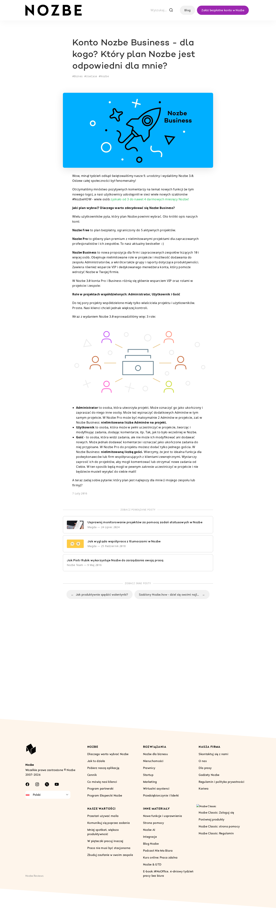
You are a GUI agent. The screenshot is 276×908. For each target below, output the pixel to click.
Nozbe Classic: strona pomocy (219, 826)
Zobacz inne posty (138, 583)
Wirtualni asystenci (156, 788)
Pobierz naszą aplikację (103, 768)
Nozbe (104, 76)
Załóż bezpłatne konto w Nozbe (222, 10)
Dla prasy (205, 768)
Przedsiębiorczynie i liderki (161, 795)
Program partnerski (100, 788)
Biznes (78, 76)
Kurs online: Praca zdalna (160, 857)
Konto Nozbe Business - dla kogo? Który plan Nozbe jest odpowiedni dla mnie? (133, 55)
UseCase (91, 76)
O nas (203, 761)
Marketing (150, 781)
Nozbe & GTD (152, 864)
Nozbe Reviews (34, 875)
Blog (187, 10)
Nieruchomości (153, 761)
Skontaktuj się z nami (213, 754)
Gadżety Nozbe (209, 774)
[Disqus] (138, 666)
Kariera (203, 788)
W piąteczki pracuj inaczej (105, 841)
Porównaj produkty (211, 819)
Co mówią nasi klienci (102, 781)
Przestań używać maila (103, 815)
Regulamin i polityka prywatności (221, 781)
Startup (148, 774)
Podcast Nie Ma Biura (158, 850)
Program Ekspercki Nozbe (104, 795)
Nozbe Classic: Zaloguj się (216, 812)
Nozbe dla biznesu (155, 754)
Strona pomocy (153, 822)
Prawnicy (149, 768)
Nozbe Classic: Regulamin (216, 833)
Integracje (150, 836)
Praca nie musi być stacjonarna (108, 848)
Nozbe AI (149, 829)
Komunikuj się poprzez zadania (108, 822)
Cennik (92, 774)
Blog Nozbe (151, 843)
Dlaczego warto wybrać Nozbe (108, 754)
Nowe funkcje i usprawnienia (162, 815)
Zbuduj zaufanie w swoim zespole (110, 854)
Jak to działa (96, 761)
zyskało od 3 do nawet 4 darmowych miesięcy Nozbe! (150, 199)
